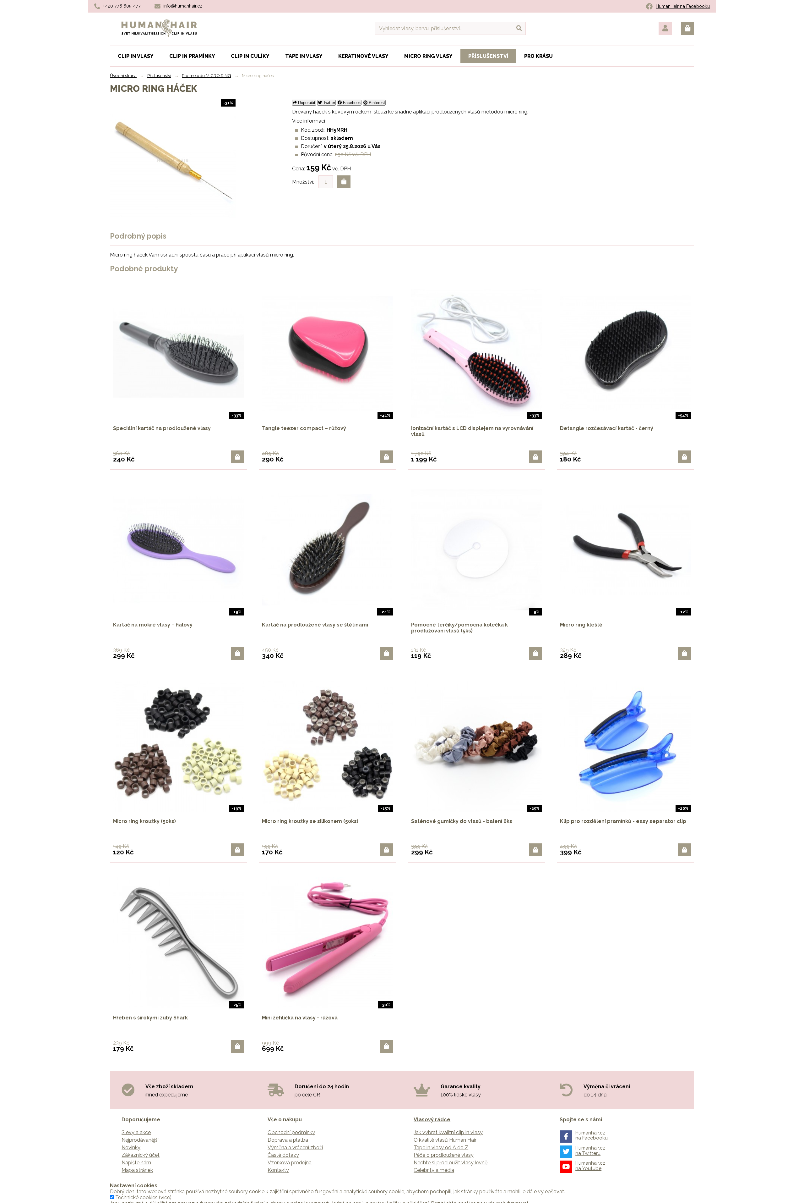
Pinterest (376, 102)
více (165, 1197)
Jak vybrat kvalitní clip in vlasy (448, 1132)
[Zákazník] (665, 28)
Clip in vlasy (136, 56)
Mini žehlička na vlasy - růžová (300, 1018)
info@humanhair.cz (182, 5)
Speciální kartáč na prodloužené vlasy (162, 428)
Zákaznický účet (141, 1155)
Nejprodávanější (140, 1140)
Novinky (131, 1148)
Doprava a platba (288, 1140)
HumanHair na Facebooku (683, 6)
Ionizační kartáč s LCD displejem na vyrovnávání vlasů (472, 431)
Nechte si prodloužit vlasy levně (450, 1163)
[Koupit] (237, 456)
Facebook (351, 102)
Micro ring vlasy (428, 56)
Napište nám (136, 1163)
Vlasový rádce (432, 1120)
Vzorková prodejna (290, 1163)
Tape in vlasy (304, 56)
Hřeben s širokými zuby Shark (150, 1018)
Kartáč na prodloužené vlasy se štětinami (315, 625)
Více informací (308, 121)
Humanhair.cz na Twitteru (590, 1150)
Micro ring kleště (581, 625)
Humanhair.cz (159, 23)
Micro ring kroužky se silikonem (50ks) (310, 821)
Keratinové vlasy (363, 56)
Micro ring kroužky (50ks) (144, 821)
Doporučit (306, 102)
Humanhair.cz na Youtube (590, 1165)
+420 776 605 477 (122, 5)
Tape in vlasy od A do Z (441, 1148)
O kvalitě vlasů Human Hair (445, 1140)
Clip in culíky (250, 56)
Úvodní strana (123, 75)
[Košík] (687, 28)
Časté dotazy (283, 1155)
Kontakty (278, 1170)
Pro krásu (538, 56)
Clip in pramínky (192, 56)
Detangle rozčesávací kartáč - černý (606, 428)
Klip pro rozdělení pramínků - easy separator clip (623, 821)
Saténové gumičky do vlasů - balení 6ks (461, 821)
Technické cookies (136, 1197)
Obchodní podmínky (291, 1132)
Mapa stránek (137, 1170)
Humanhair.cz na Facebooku (591, 1135)
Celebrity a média (434, 1170)
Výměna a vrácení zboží (295, 1148)
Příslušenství (159, 75)
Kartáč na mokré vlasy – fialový (153, 625)
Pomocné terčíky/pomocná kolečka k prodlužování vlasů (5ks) (459, 628)
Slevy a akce (136, 1132)
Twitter (328, 102)
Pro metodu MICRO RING (206, 75)
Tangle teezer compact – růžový (304, 428)
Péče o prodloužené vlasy (444, 1155)
